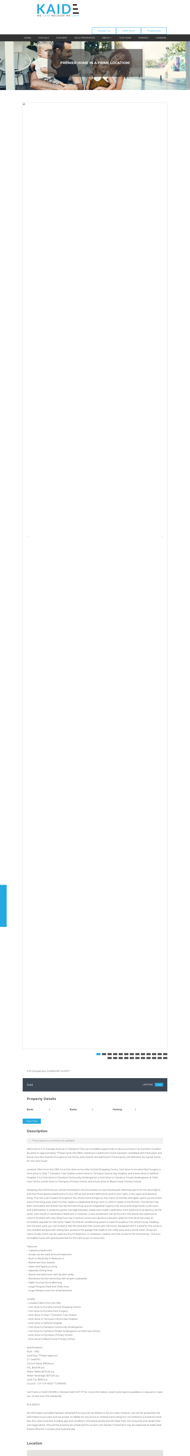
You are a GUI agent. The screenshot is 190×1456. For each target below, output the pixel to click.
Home (27, 38)
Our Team (125, 38)
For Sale (43, 38)
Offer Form (128, 30)
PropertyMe (154, 30)
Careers (161, 38)
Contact (143, 38)
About (106, 38)
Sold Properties (84, 38)
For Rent (61, 38)
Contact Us (104, 30)
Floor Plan (32, 1121)
